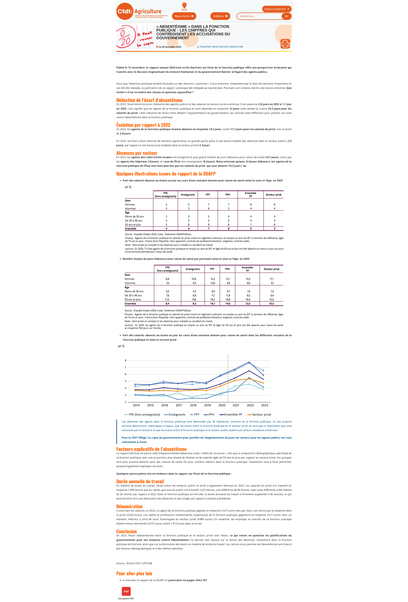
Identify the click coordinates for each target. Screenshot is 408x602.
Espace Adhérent (275, 9)
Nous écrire (182, 16)
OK (286, 16)
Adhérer (218, 16)
